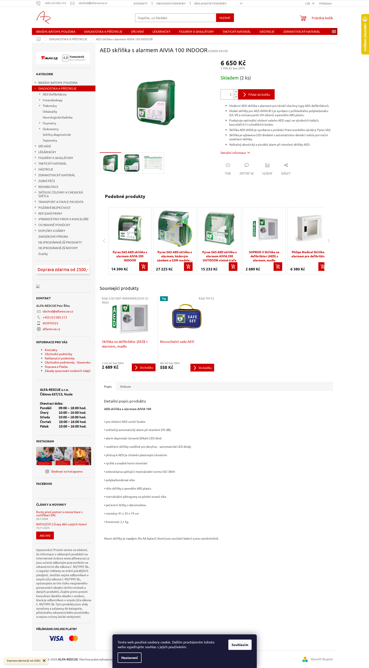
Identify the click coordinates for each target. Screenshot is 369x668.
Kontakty (141, 3)
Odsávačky (50, 111)
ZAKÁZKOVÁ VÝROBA (53, 236)
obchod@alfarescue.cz (58, 311)
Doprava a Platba (56, 366)
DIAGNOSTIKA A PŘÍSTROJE (57, 88)
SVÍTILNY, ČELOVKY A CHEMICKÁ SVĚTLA (60, 194)
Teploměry (50, 140)
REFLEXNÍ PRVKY (50, 213)
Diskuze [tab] (125, 386)
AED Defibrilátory (55, 94)
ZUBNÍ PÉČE (46, 181)
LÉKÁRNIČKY (47, 152)
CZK (308, 3)
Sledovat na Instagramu (67, 471)
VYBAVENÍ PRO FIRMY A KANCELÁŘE (63, 219)
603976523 (50, 323)
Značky (43, 254)
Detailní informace (233, 153)
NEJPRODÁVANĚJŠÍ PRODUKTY (60, 242)
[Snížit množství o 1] (236, 96)
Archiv (45, 535)
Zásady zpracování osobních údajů (67, 371)
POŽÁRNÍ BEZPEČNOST (54, 207)
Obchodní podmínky (171, 3)
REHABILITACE (48, 187)
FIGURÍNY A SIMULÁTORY (55, 158)
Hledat (225, 18)
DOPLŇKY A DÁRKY (51, 231)
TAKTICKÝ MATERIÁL (52, 163)
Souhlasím (240, 644)
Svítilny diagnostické (57, 134)
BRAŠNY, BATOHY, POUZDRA (58, 82)
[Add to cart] (143, 266)
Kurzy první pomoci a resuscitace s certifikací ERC (59, 513)
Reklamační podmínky (210, 3)
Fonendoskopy (52, 100)
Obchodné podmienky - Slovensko (67, 362)
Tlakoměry (50, 106)
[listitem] (129, 241)
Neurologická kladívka (57, 117)
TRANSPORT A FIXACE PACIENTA (60, 202)
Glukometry (51, 129)
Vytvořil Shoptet (322, 659)
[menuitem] (56, 31)
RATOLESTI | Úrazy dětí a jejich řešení (61, 524)
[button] (104, 240)
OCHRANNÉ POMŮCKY (54, 225)
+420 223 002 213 (55, 317)
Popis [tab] (108, 386)
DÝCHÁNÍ (44, 146)
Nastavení (129, 657)
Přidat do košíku (259, 94)
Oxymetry (49, 123)
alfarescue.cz (51, 329)
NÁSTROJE (45, 169)
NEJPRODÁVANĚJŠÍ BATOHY (58, 248)
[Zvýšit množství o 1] (236, 91)
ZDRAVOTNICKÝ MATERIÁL (56, 175)
